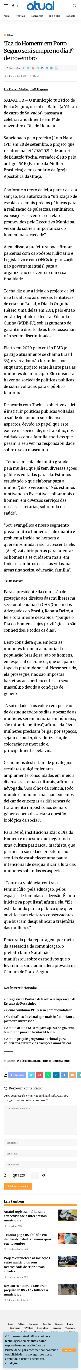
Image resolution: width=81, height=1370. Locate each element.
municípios (44, 1060)
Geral (10, 35)
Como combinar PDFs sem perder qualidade (39, 1010)
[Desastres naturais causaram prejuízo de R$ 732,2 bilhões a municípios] (67, 1289)
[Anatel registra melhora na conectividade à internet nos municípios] (67, 1215)
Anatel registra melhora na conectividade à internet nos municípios (25, 1216)
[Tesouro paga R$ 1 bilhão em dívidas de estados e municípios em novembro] (67, 1238)
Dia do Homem (26, 1060)
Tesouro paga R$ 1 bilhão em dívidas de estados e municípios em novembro (27, 1239)
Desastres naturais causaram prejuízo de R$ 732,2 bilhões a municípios (26, 1290)
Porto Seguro (61, 1060)
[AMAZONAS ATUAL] (40, 6)
